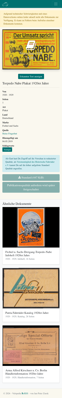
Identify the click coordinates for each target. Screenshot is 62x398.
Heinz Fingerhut (9, 133)
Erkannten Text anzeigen (31, 76)
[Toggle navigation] (56, 4)
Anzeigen (7, 149)
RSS (26, 393)
